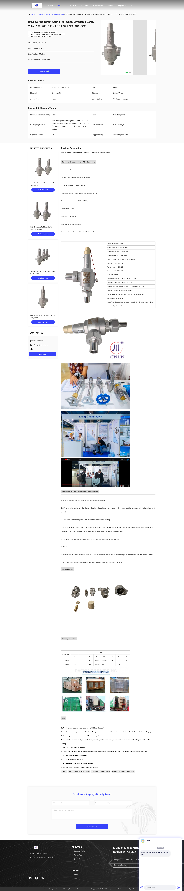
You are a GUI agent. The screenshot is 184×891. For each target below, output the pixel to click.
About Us (85, 5)
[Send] (178, 887)
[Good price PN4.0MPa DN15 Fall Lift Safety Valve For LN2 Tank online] (43, 254)
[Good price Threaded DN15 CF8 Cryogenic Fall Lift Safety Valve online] (43, 166)
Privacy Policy (48, 889)
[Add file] (141, 887)
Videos (73, 5)
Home (50, 5)
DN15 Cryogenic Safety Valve (79, 771)
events (110, 5)
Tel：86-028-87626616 (39, 853)
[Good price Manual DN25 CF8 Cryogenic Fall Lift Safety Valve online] (43, 298)
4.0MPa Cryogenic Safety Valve (123, 771)
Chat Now (43, 71)
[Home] (36, 5)
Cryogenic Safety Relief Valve (54, 14)
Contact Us (98, 5)
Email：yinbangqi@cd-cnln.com (42, 857)
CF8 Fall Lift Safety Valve (101, 771)
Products (61, 5)
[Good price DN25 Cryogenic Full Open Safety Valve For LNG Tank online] (43, 210)
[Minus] (178, 841)
